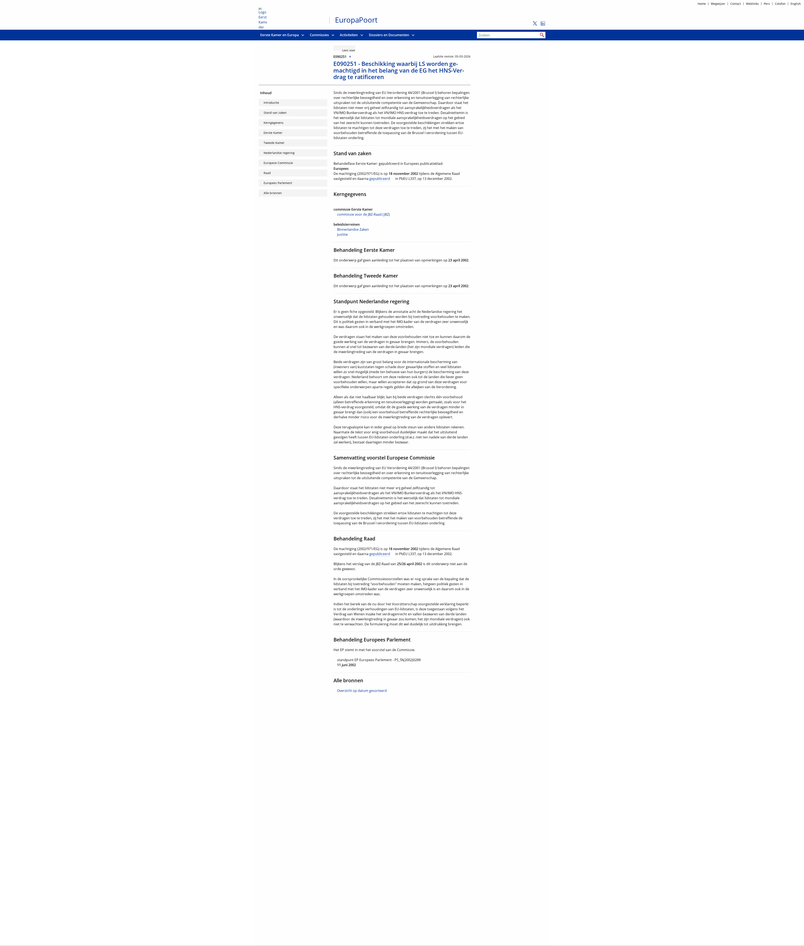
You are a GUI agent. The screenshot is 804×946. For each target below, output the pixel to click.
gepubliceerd (379, 178)
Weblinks (752, 4)
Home (702, 4)
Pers (767, 4)
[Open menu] (302, 35)
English (796, 4)
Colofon (780, 4)
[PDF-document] (379, 654)
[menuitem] (279, 35)
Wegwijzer (718, 4)
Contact (735, 4)
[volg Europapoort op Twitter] (534, 25)
